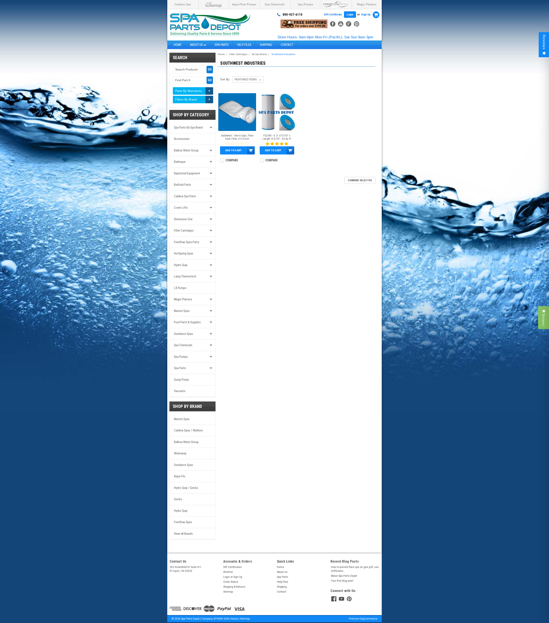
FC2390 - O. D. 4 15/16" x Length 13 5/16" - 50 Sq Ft (276, 137)
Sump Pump (181, 380)
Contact (287, 45)
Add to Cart (233, 150)
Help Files (244, 45)
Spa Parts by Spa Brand (188, 127)
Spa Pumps (305, 4)
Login (350, 14)
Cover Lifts (181, 208)
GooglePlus (348, 24)
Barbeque (180, 162)
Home (177, 45)
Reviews (544, 42)
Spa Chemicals (275, 4)
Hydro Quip (180, 265)
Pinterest (356, 24)
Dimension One (183, 219)
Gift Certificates (232, 567)
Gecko (178, 499)
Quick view (237, 127)
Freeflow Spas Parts (186, 242)
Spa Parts (222, 45)
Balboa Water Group (186, 150)
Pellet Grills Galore (227, 618)
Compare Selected (360, 180)
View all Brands (183, 534)
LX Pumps (180, 288)
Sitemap (228, 591)
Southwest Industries (283, 54)
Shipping (266, 45)
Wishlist (228, 572)
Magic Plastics (366, 4)
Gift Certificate (333, 14)
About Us (197, 45)
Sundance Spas (183, 334)
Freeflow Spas (183, 522)
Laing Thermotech (185, 276)
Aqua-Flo (179, 476)
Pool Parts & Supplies (187, 322)
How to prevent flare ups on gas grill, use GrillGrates (355, 569)
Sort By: (225, 79)
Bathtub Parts (182, 185)
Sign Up (366, 14)
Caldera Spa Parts (185, 196)
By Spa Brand (259, 54)
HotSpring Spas (183, 253)
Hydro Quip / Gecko (186, 488)
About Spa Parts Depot (344, 575)
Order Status (230, 581)
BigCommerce (368, 618)
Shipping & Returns (234, 586)
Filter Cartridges (184, 230)
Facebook (332, 24)
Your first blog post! (342, 580)
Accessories (182, 139)
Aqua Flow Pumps (244, 4)
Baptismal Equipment (187, 173)
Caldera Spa (183, 4)
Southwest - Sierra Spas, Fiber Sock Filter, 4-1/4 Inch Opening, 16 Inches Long (237, 137)
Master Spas (182, 311)
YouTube (340, 24)
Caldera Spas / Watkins (188, 430)
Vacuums (180, 391)
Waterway (180, 453)
